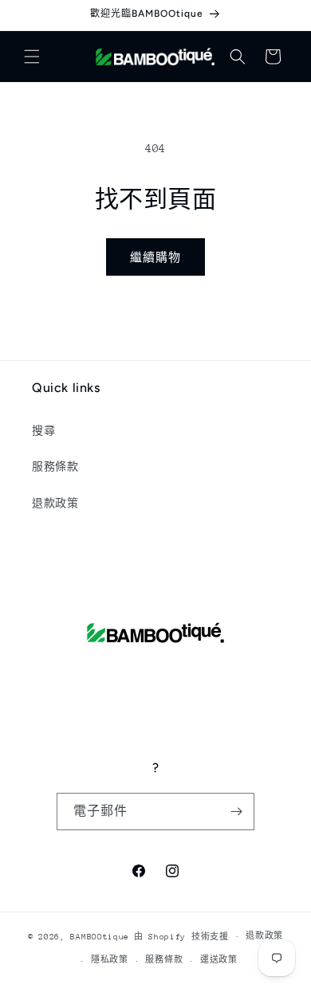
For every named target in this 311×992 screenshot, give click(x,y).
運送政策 (219, 960)
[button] (31, 56)
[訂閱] (236, 811)
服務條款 (55, 466)
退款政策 (55, 503)
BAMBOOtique (99, 936)
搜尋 (43, 431)
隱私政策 (109, 960)
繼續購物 (155, 257)
